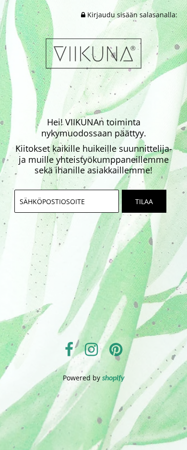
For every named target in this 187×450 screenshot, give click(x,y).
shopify (113, 378)
